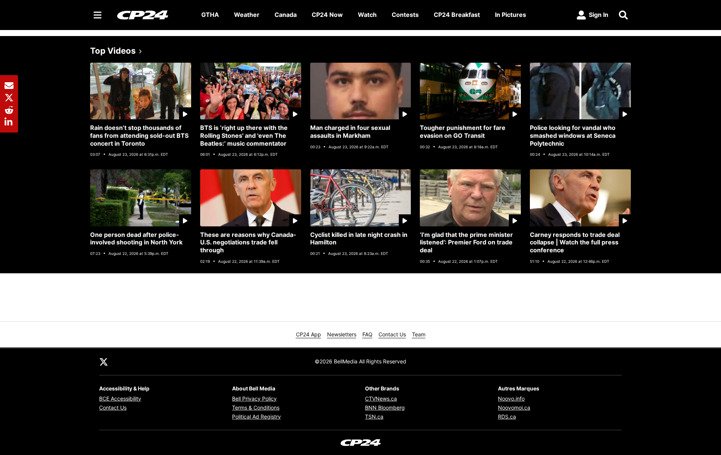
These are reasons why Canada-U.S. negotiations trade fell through (248, 242)
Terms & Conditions (255, 407)
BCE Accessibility (120, 398)
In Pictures (510, 14)
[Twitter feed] (103, 361)
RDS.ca (507, 416)
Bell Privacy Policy (254, 398)
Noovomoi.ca (514, 407)
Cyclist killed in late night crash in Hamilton (358, 238)
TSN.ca (374, 416)
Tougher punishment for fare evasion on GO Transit (462, 131)
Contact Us (392, 334)
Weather (246, 14)
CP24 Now (327, 14)
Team (418, 334)
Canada (286, 14)
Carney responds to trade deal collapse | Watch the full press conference (575, 242)
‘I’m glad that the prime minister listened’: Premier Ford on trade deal (466, 242)
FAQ (367, 334)
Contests (405, 14)
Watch (367, 14)
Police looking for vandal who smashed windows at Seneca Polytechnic (572, 135)
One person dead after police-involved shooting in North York (136, 238)
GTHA (210, 14)
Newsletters (341, 334)
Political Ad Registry (256, 416)
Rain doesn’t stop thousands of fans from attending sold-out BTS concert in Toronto (139, 135)
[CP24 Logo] (153, 14)
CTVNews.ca (381, 398)
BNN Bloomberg (385, 407)
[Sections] (97, 15)
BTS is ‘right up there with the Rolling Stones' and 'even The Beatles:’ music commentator (244, 135)
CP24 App (308, 334)
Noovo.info (511, 398)
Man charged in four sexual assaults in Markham (350, 131)
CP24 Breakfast (457, 14)
